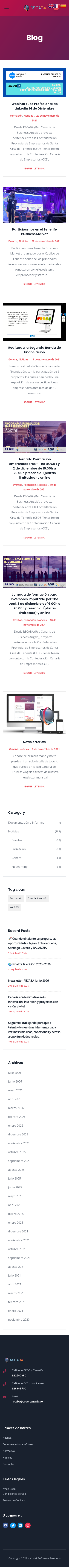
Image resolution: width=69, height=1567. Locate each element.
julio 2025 (14, 1178)
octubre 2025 (17, 1152)
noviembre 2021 (19, 1240)
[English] (51, 5)
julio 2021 (14, 1275)
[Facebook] (5, 1525)
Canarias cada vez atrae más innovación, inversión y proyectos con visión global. (33, 1001)
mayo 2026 (15, 1090)
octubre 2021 (17, 1249)
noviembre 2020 (19, 1320)
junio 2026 (15, 1081)
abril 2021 (14, 1284)
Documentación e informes (26, 823)
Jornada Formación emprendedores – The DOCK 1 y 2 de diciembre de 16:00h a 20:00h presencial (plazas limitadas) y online (34, 468)
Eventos (13, 241)
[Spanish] (63, 5)
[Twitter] (13, 1525)
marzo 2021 (16, 1293)
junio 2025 (15, 1187)
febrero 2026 (16, 1117)
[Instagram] (28, 1525)
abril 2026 (14, 1099)
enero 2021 (15, 1311)
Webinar (14, 907)
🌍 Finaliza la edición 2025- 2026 (29, 964)
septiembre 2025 (19, 1161)
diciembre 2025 (18, 1134)
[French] (57, 5)
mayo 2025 (15, 1196)
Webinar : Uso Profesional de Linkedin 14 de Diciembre (35, 106)
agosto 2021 (16, 1267)
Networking (20, 867)
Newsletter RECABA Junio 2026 (28, 981)
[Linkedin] (20, 1525)
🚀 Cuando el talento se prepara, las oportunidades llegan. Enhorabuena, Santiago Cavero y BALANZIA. (32, 943)
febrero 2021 (16, 1302)
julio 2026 (14, 1073)
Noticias (28, 115)
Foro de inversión (37, 898)
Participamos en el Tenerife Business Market (34, 231)
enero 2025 (15, 1222)
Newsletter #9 (34, 742)
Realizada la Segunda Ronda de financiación (34, 349)
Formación (16, 115)
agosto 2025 (16, 1170)
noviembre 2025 (19, 1143)
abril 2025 (14, 1205)
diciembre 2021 (18, 1231)
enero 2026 (15, 1125)
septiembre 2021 (19, 1258)
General (12, 359)
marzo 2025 (16, 1214)
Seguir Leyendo (34, 168)
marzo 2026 (16, 1108)
